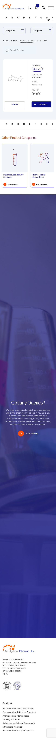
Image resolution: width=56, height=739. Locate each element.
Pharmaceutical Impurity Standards (18, 708)
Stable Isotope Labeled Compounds (19, 723)
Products (13, 41)
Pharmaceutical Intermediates (16, 716)
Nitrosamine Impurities (12, 727)
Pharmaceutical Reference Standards (27, 42)
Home (5, 41)
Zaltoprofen (36, 65)
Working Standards (11, 719)
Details (14, 104)
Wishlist (43, 104)
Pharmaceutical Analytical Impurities (18, 730)
